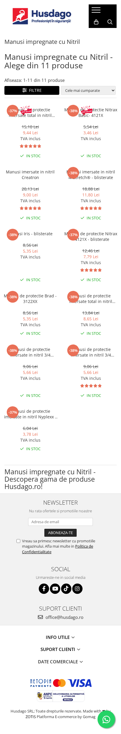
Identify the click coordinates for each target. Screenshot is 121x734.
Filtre (34, 90)
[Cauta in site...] (110, 22)
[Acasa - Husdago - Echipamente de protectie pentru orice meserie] (42, 16)
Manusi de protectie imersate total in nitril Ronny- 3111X (90, 298)
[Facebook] (44, 589)
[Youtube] (55, 589)
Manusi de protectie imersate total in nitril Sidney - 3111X (30, 112)
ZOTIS (31, 716)
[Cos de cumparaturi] (96, 22)
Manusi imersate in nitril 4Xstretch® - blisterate (90, 174)
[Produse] (97, 11)
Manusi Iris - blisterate (30, 233)
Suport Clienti (58, 649)
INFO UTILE (58, 637)
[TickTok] (66, 589)
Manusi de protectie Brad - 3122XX (30, 298)
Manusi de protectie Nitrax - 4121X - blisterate (90, 236)
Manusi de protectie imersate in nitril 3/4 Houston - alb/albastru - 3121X (30, 352)
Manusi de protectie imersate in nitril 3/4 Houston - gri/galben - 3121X (90, 352)
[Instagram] (77, 589)
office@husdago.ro (63, 617)
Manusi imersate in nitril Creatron (30, 174)
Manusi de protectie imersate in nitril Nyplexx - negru (30, 414)
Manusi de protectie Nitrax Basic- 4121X (90, 112)
